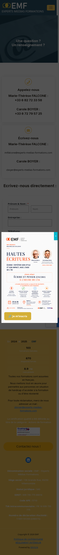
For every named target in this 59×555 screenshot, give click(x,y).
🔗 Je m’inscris (17, 316)
